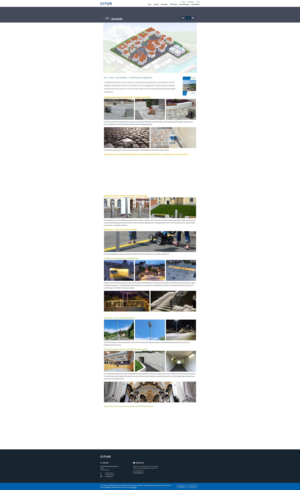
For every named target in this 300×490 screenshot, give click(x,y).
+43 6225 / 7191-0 (109, 473)
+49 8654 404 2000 (109, 475)
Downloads (164, 4)
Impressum (134, 487)
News (149, 4)
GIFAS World (173, 4)
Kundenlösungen (184, 4)
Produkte (156, 4)
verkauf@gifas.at (109, 476)
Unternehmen (195, 4)
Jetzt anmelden (138, 472)
